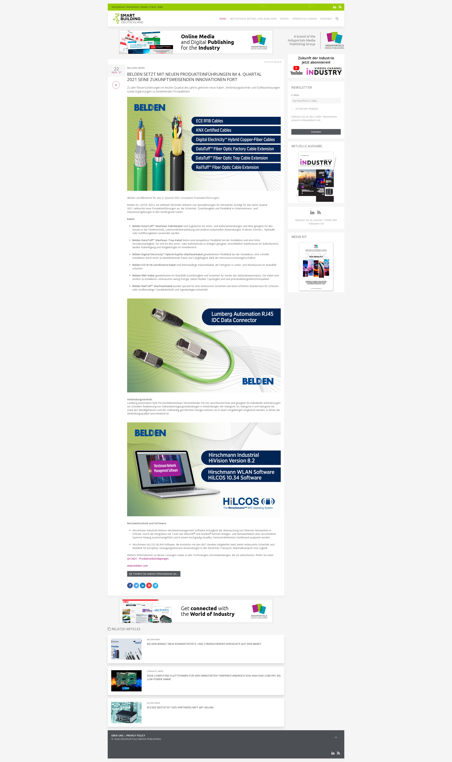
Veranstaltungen (304, 18)
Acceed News (153, 703)
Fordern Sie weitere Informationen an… (155, 573)
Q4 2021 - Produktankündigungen (148, 558)
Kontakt (326, 18)
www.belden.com (137, 565)
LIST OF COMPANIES (123, 742)
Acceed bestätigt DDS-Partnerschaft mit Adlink (180, 707)
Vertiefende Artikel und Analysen (253, 18)
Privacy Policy (135, 735)
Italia (160, 6)
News (222, 18)
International (118, 6)
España (144, 6)
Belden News (136, 68)
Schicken (316, 131)
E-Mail (295, 95)
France (153, 6)
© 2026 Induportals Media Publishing (136, 739)
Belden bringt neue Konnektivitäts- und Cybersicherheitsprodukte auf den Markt (204, 644)
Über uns (117, 735)
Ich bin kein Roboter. (307, 108)
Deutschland (132, 6)
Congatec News (155, 671)
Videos (284, 18)
